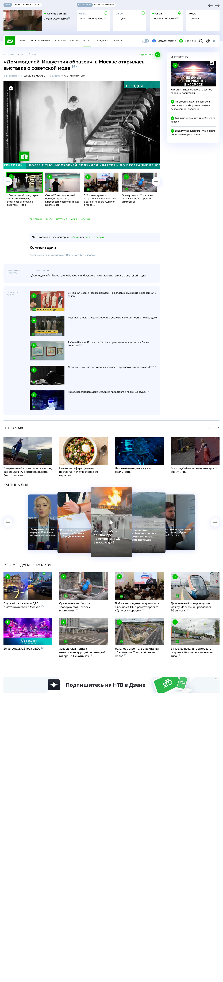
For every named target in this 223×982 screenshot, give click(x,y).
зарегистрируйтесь (96, 237)
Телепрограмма (41, 40)
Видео (87, 40)
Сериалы (117, 40)
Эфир (23, 40)
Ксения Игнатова (74, 76)
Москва (85, 219)
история (61, 219)
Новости (60, 40)
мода (74, 219)
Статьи (74, 40)
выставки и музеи (41, 219)
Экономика (190, 41)
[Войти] (208, 41)
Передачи (102, 40)
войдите (74, 237)
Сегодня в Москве (166, 41)
